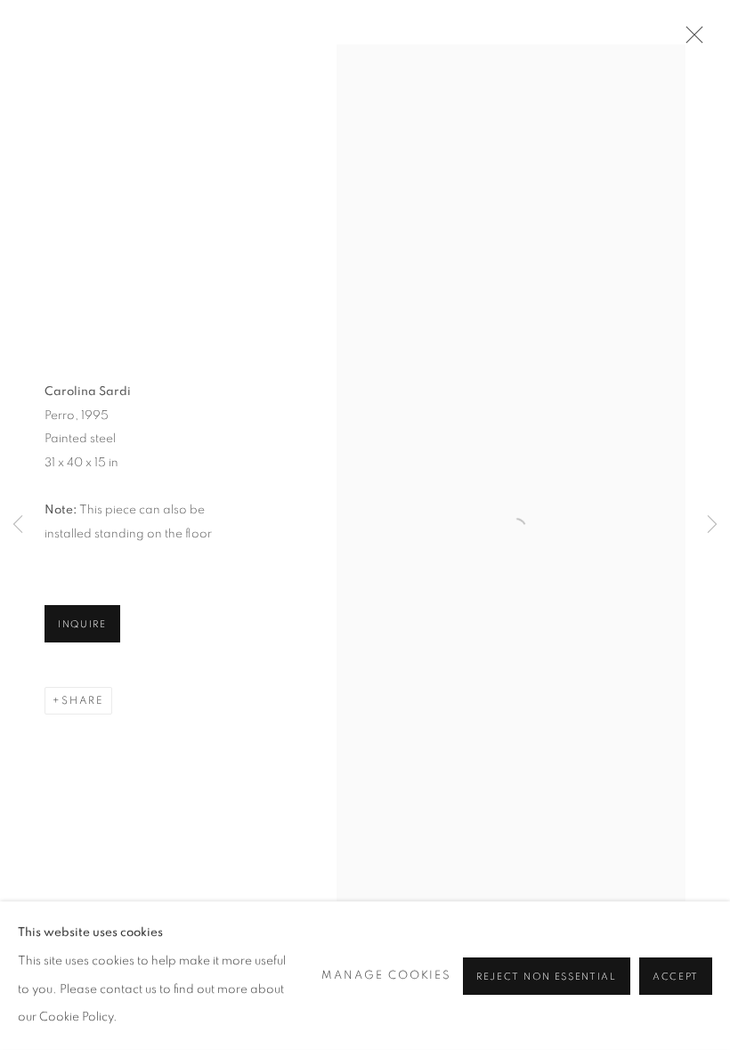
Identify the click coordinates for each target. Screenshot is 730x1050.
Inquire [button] (82, 624)
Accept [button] (676, 976)
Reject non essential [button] (546, 976)
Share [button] (82, 700)
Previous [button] (18, 525)
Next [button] (712, 525)
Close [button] (690, 40)
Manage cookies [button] (386, 975)
